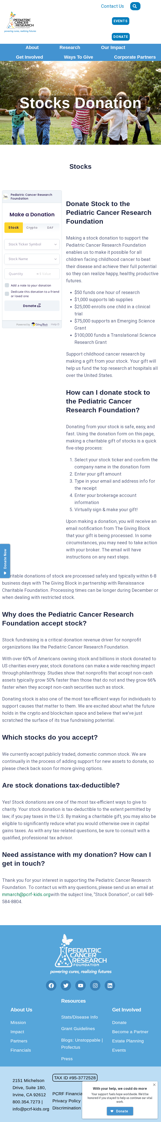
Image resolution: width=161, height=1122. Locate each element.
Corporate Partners (135, 57)
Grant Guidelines (78, 1028)
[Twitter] (66, 985)
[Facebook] (51, 985)
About (32, 47)
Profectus (70, 1047)
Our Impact (113, 47)
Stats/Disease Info (79, 1017)
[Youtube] (80, 985)
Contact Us (112, 6)
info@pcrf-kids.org (31, 1109)
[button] (74, 1078)
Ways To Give (78, 57)
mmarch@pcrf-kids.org (26, 894)
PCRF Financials (69, 1093)
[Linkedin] (110, 985)
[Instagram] (95, 985)
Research (70, 47)
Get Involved (29, 57)
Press (67, 1058)
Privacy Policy (66, 1100)
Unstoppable (88, 1040)
